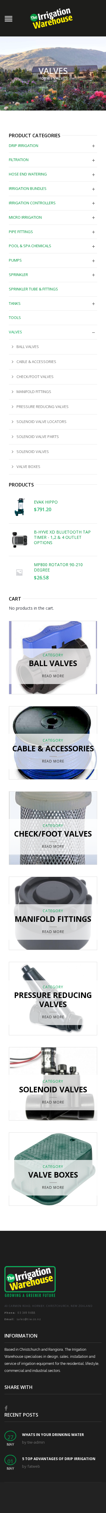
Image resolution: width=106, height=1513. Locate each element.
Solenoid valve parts (37, 436)
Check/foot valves (35, 376)
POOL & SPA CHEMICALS (30, 245)
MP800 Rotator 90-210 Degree (58, 567)
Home (44, 78)
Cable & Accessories (36, 361)
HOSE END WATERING (28, 174)
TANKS (15, 303)
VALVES (15, 332)
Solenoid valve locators (41, 421)
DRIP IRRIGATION (23, 145)
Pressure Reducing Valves (42, 406)
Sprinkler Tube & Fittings (33, 289)
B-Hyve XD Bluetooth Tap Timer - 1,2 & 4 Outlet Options (62, 537)
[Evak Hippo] (19, 507)
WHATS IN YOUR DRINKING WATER (53, 1434)
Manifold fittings (33, 391)
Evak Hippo (46, 502)
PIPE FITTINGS (21, 231)
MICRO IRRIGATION (25, 217)
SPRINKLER (18, 274)
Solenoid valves (32, 451)
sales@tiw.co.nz (22, 1319)
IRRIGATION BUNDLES (28, 188)
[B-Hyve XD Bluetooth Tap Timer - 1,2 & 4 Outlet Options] (19, 539)
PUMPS (15, 260)
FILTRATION (19, 159)
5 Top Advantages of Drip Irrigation (58, 1458)
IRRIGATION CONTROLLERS (32, 202)
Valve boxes (28, 466)
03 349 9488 (19, 1313)
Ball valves (27, 346)
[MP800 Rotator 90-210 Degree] (19, 572)
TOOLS (15, 317)
